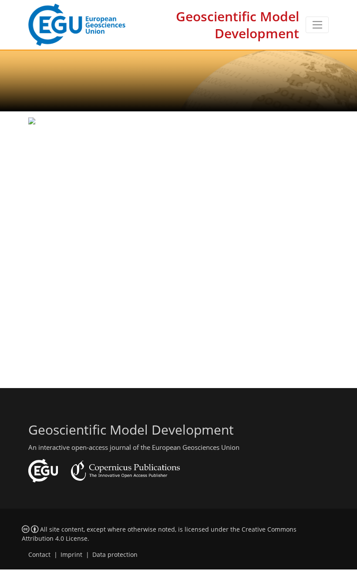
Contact (39, 555)
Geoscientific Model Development (237, 24)
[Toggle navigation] (317, 25)
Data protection (115, 555)
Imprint (71, 555)
